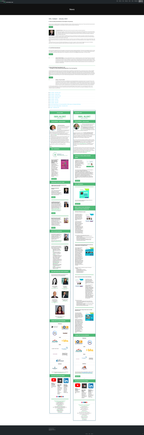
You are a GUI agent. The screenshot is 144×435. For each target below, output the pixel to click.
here (81, 322)
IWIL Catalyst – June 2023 (54, 100)
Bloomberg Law (55, 263)
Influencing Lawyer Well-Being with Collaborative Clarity (56, 241)
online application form (82, 143)
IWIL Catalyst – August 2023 (54, 97)
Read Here (53, 197)
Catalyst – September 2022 (54, 107)
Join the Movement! (87, 151)
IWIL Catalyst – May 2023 (54, 102)
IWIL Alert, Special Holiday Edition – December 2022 (59, 105)
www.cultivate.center (54, 288)
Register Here (77, 180)
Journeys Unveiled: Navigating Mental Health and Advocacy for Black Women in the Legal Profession (56, 209)
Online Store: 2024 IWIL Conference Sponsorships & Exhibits (84, 373)
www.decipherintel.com (54, 303)
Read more (51, 54)
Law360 (57, 268)
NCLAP (54, 254)
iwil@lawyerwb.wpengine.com (52, 429)
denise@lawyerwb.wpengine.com (87, 372)
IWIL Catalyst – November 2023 (55, 92)
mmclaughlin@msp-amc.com (61, 372)
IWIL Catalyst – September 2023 (55, 95)
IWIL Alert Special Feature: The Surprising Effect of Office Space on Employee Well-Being (65, 104)
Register (56, 134)
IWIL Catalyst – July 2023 (54, 99)
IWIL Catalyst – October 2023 (55, 94)
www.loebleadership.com (60, 317)
